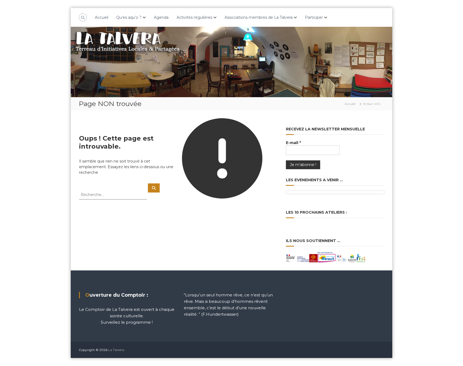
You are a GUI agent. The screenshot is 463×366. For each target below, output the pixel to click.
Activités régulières (194, 17)
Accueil (101, 17)
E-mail (293, 142)
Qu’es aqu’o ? (128, 17)
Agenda (161, 17)
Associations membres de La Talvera (259, 17)
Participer (314, 17)
